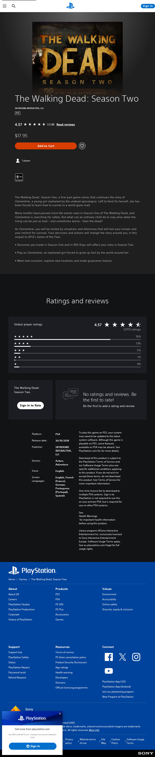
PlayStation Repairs (19, 667)
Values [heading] (107, 589)
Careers (12, 599)
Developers (62, 677)
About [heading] (12, 589)
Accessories (62, 614)
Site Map (103, 741)
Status (12, 662)
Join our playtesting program (118, 691)
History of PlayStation (20, 619)
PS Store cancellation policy (71, 657)
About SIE (13, 594)
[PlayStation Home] (70, 6)
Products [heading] (62, 589)
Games (23, 579)
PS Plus (60, 609)
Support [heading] (14, 647)
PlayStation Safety (18, 657)
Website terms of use (88, 741)
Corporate (13, 614)
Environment (109, 594)
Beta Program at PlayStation (117, 696)
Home (11, 579)
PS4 (58, 599)
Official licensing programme (72, 687)
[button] (30, 405)
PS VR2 (59, 604)
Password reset (17, 672)
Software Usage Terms (135, 741)
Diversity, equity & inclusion (117, 609)
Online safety (109, 604)
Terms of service (65, 652)
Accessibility (109, 599)
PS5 (58, 594)
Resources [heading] (63, 647)
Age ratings (62, 667)
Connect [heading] (108, 647)
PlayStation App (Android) (116, 686)
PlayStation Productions (21, 609)
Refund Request (17, 677)
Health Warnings (88, 516)
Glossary (60, 682)
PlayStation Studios (19, 604)
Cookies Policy (115, 741)
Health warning (64, 672)
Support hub (15, 652)
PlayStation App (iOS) (114, 681)
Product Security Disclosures (71, 662)
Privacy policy (69, 741)
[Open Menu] (4, 6)
